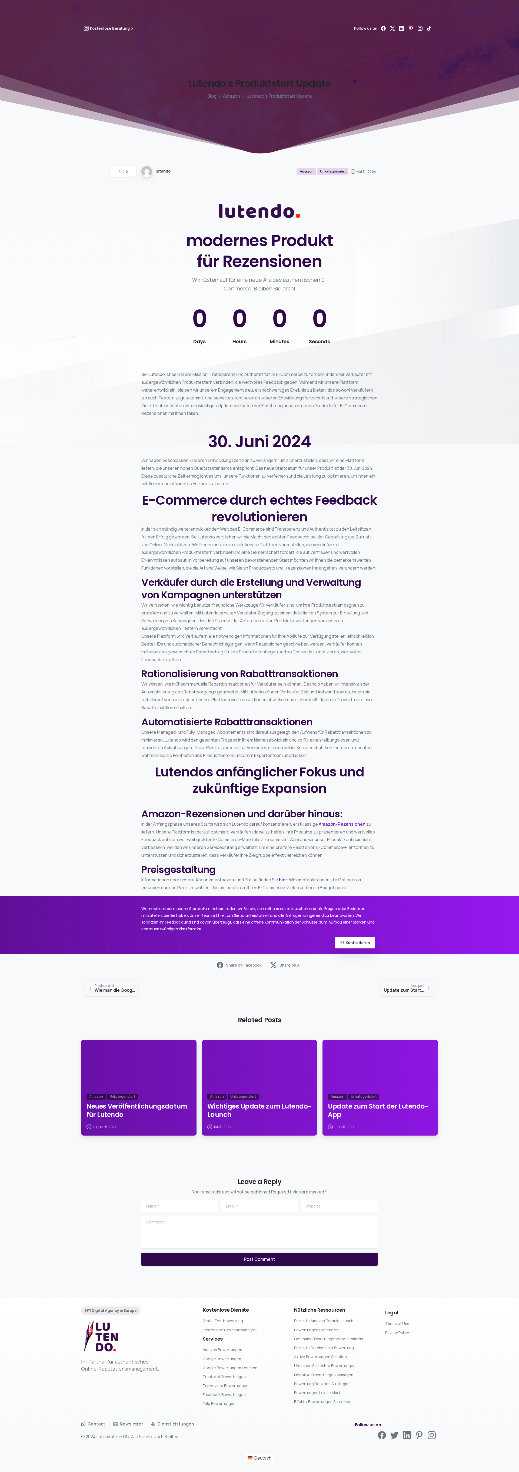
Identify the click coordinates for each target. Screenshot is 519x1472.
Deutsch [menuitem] (262, 1458)
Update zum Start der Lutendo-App (378, 1110)
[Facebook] (383, 28)
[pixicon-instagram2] (431, 1434)
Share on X (290, 965)
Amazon (231, 96)
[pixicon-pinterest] (419, 1434)
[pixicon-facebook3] (382, 1434)
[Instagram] (420, 28)
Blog (212, 96)
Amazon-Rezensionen (342, 824)
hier (283, 880)
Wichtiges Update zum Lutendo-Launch (259, 1110)
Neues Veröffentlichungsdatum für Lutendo (136, 1110)
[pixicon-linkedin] (407, 1434)
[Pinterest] (410, 28)
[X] (392, 28)
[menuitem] (259, 1458)
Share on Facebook (243, 965)
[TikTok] (429, 28)
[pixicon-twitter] (394, 1434)
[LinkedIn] (401, 28)
